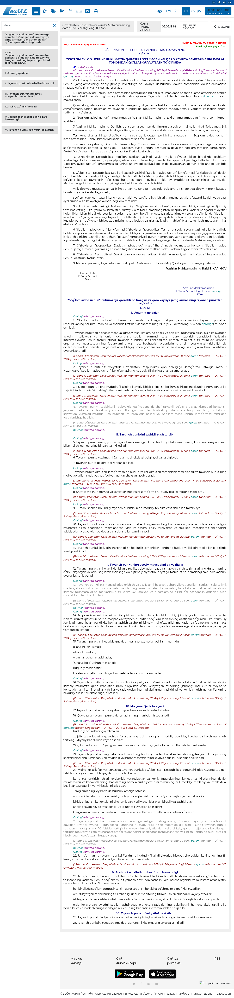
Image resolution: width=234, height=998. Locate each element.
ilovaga (209, 96)
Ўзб (177, 11)
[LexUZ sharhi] (62, 11)
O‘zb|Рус (197, 11)
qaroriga (69, 76)
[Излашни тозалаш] (54, 25)
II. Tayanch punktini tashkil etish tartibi (29, 83)
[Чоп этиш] (96, 11)
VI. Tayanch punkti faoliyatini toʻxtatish (29, 129)
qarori (194, 356)
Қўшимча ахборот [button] (189, 27)
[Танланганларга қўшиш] (44, 11)
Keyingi (78, 430)
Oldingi (78, 316)
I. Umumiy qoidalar (17, 73)
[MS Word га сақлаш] (87, 11)
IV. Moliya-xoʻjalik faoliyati (21, 106)
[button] (30, 38)
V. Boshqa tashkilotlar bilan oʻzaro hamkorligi (26, 118)
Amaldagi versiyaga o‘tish (211, 46)
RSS (217, 958)
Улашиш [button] (224, 26)
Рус (169, 11)
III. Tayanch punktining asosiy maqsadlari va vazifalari (23, 95)
